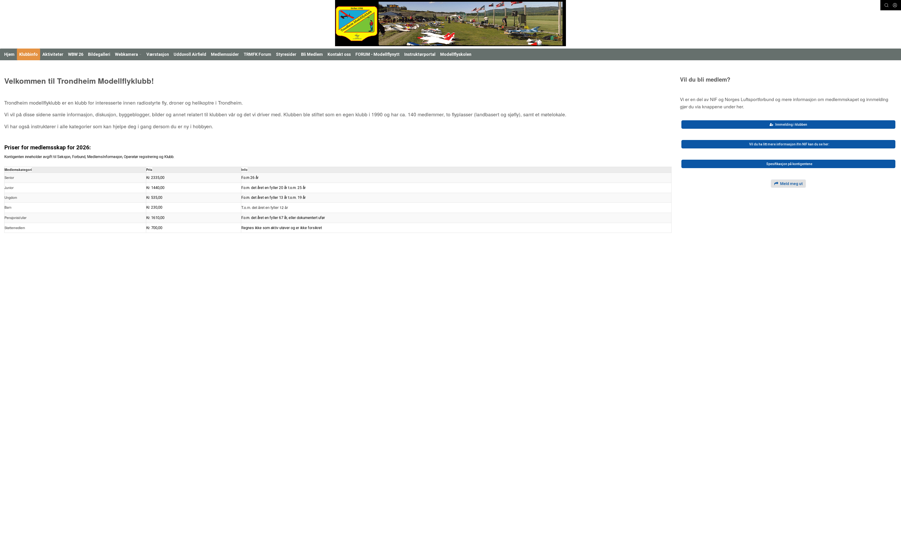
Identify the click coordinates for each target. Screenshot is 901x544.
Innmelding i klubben (791, 124)
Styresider (286, 54)
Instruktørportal (419, 54)
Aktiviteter (52, 54)
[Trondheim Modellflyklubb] (450, 23)
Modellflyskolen (455, 54)
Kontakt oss (339, 54)
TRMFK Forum (257, 54)
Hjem (9, 54)
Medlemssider (225, 54)
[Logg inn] (895, 5)
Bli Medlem (312, 54)
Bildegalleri (99, 54)
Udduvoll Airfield (190, 54)
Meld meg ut (791, 183)
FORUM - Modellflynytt (377, 54)
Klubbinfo (28, 54)
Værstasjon (157, 54)
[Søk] (886, 5)
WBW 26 (75, 54)
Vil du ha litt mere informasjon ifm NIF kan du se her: (789, 144)
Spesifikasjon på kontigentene (789, 164)
